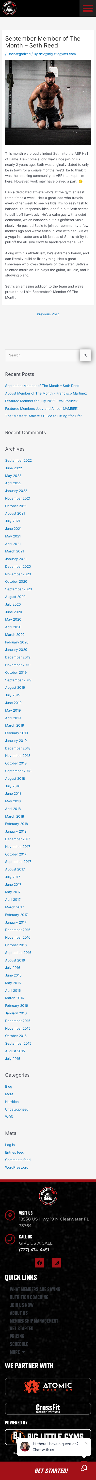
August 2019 (15, 687)
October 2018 (16, 763)
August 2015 (15, 1051)
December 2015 (17, 1021)
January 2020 (16, 650)
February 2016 (16, 1005)
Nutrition (12, 1102)
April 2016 (13, 990)
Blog (8, 1086)
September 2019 (18, 680)
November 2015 (17, 1028)
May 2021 (13, 536)
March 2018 (14, 816)
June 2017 (13, 884)
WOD (9, 1117)
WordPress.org (16, 1167)
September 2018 (18, 771)
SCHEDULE (19, 1344)
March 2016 (14, 998)
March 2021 (14, 551)
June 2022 (13, 468)
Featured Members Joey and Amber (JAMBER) (42, 409)
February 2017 (16, 915)
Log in (10, 1145)
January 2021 (16, 559)
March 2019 (14, 725)
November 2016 (18, 937)
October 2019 (16, 672)
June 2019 (13, 703)
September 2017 (18, 862)
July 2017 (12, 877)
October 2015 (16, 1036)
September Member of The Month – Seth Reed (42, 386)
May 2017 (13, 892)
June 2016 (13, 975)
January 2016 (16, 1013)
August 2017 (15, 869)
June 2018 (13, 793)
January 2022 (16, 491)
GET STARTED (21, 1328)
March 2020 (15, 635)
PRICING (17, 1336)
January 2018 (16, 831)
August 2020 (15, 597)
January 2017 (16, 922)
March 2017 (14, 907)
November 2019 (18, 665)
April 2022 (13, 483)
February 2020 (17, 642)
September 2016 (18, 953)
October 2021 (16, 506)
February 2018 (16, 824)
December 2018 (17, 748)
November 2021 (17, 498)
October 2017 (16, 854)
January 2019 (16, 741)
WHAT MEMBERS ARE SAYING (35, 1289)
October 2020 (16, 581)
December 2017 (17, 839)
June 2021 (13, 529)
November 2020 (18, 574)
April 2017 (13, 899)
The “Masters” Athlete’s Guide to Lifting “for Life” (43, 416)
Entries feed (14, 1152)
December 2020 (18, 566)
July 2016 (12, 968)
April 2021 (13, 544)
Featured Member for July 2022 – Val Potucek (41, 401)
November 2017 (17, 847)
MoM (9, 1094)
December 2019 (18, 657)
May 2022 (13, 476)
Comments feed (18, 1160)
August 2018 (15, 778)
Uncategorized (19, 54)
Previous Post (48, 314)
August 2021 (15, 513)
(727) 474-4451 (34, 1249)
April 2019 (13, 718)
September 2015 (18, 1043)
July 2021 (12, 521)
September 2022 (18, 460)
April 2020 (13, 627)
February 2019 (16, 733)
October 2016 (16, 945)
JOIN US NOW (21, 1305)
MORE (15, 1352)
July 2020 (13, 604)
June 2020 (13, 612)
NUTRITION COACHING (29, 1297)
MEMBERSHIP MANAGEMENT (34, 1321)
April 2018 (13, 809)
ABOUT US (19, 1313)
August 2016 (15, 960)
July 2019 (12, 695)
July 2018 (12, 786)
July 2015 (12, 1059)
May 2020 (13, 619)
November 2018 (17, 756)
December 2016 (18, 930)
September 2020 (18, 589)
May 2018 (13, 801)
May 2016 (13, 983)
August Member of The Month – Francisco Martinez (46, 393)
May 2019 (13, 710)
